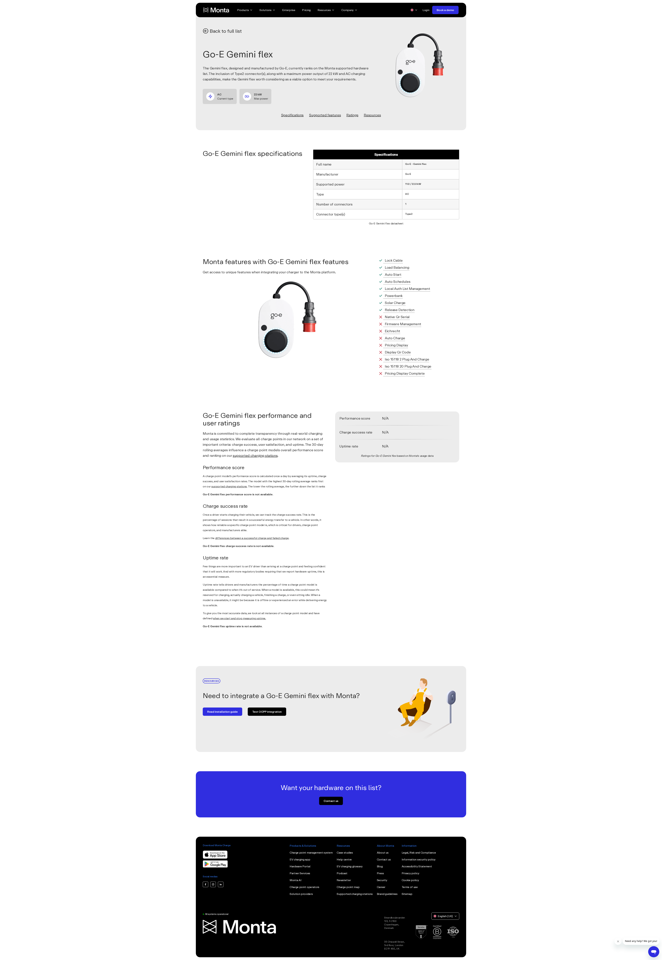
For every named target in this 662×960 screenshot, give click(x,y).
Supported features (325, 115)
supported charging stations (255, 455)
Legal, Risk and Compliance (419, 852)
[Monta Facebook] (205, 884)
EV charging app (300, 859)
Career (381, 887)
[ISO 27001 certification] (453, 932)
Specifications (292, 115)
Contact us (331, 801)
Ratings (352, 115)
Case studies (345, 852)
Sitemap (407, 894)
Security (382, 880)
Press (380, 873)
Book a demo (445, 10)
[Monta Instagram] (213, 884)
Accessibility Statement (417, 866)
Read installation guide (222, 711)
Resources (372, 115)
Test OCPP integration (267, 711)
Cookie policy (410, 880)
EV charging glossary (350, 866)
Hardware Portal (300, 866)
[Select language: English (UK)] (414, 10)
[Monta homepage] (216, 10)
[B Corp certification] (437, 932)
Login (426, 10)
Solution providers (301, 894)
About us (382, 852)
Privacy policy (410, 873)
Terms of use (410, 887)
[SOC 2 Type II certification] (421, 932)
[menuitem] (245, 10)
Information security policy (418, 859)
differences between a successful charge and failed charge (252, 538)
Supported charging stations (355, 894)
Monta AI (295, 880)
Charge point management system (311, 852)
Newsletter (344, 880)
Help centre (344, 859)
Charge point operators (304, 887)
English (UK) (445, 916)
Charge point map (348, 887)
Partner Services (300, 873)
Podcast (342, 873)
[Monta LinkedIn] (220, 884)
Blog (380, 866)
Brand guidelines (387, 894)
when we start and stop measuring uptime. (239, 618)
